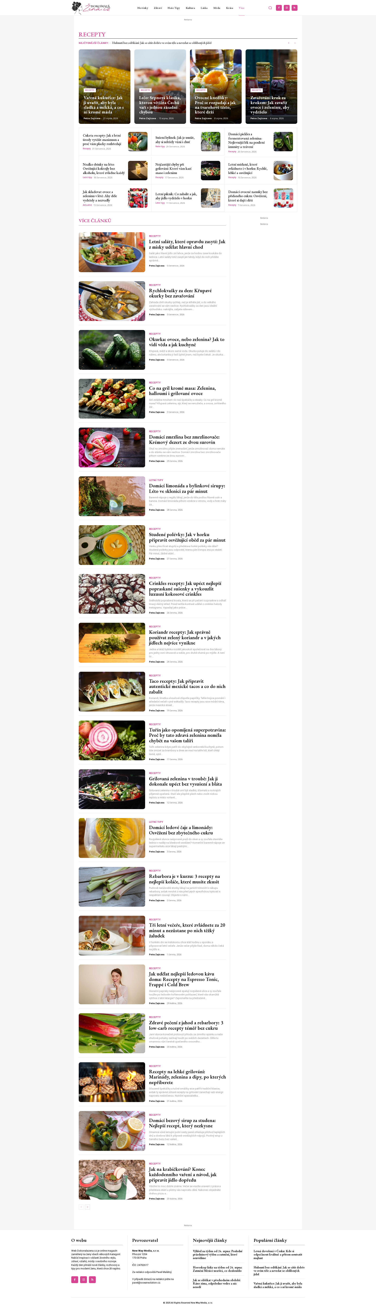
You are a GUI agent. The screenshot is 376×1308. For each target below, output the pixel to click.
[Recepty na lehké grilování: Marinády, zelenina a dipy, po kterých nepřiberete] (112, 1082)
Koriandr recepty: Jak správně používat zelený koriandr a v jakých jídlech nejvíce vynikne (185, 637)
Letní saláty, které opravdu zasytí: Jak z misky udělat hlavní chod (187, 244)
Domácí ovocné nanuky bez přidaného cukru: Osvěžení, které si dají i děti (248, 195)
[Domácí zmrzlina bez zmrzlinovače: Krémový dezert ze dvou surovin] (112, 447)
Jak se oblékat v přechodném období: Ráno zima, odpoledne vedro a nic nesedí (217, 1283)
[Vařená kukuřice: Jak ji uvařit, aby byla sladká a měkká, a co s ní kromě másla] (104, 86)
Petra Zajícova (92, 118)
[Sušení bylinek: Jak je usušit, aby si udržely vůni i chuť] (210, 141)
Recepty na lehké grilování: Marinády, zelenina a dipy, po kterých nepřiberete (187, 1076)
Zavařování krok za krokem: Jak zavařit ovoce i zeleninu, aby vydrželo (269, 105)
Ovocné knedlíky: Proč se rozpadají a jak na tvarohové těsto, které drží (215, 105)
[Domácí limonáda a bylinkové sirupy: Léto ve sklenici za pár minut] (112, 496)
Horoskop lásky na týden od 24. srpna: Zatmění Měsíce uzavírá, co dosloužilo (217, 1269)
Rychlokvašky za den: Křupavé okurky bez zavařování (180, 293)
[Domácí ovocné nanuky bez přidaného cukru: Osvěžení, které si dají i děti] (283, 198)
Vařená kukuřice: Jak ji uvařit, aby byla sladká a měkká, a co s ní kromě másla (158, 43)
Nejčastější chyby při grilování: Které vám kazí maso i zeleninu (173, 168)
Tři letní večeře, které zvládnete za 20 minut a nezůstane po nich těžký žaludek (187, 930)
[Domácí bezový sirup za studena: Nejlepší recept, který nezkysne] (112, 1131)
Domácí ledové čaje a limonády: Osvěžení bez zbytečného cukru (181, 830)
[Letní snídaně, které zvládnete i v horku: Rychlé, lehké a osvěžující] (283, 170)
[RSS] (294, 8)
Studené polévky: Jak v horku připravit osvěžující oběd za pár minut (187, 537)
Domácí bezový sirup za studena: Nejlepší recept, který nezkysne (182, 1123)
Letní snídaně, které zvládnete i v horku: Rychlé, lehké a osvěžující (248, 168)
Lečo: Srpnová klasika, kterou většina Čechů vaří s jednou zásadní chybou (160, 105)
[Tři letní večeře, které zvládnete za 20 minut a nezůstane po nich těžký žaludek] (112, 935)
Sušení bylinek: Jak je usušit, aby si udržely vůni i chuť (175, 139)
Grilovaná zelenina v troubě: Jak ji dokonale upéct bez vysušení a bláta (185, 781)
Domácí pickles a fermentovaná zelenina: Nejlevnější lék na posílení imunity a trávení (246, 140)
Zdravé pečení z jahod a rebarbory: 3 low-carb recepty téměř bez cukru (186, 1025)
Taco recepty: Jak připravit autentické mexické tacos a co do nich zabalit (187, 686)
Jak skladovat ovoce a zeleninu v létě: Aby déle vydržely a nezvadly (100, 195)
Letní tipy (87, 177)
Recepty (89, 90)
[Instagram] (287, 8)
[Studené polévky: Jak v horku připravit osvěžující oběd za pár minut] (112, 545)
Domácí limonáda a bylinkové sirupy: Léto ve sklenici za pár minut (187, 488)
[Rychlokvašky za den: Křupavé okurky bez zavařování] (112, 301)
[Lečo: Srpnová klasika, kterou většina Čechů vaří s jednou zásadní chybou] (160, 86)
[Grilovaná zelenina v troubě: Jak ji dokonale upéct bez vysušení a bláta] (112, 789)
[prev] (288, 43)
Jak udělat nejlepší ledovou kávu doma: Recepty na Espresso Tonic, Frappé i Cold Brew (184, 979)
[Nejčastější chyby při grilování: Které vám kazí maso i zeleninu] (210, 170)
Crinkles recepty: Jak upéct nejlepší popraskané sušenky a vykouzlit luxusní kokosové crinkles (185, 588)
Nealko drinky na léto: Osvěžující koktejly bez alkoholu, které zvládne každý (104, 168)
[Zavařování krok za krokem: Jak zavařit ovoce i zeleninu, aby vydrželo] (271, 86)
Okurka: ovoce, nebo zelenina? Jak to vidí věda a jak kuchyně (186, 342)
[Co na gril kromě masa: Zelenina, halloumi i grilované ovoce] (112, 399)
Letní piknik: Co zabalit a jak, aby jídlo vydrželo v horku (176, 196)
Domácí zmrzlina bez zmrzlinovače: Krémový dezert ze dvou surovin (184, 439)
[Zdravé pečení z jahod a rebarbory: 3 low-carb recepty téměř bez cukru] (112, 1033)
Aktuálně (87, 205)
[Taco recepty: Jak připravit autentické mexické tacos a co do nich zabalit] (112, 692)
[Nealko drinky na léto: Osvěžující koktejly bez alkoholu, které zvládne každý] (137, 170)
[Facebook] (279, 8)
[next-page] (87, 1207)
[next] (294, 43)
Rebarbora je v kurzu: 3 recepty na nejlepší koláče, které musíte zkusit (184, 879)
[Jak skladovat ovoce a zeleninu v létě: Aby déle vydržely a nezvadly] (137, 198)
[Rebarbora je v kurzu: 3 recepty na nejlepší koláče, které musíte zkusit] (112, 887)
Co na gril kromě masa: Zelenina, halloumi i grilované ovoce (182, 391)
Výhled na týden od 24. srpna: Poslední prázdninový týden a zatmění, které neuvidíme (217, 1254)
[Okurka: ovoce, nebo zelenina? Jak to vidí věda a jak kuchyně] (112, 350)
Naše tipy (160, 146)
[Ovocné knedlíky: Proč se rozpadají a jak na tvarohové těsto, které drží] (216, 86)
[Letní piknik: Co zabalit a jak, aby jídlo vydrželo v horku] (210, 198)
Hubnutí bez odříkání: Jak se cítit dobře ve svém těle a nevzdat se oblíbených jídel (279, 1270)
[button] (270, 8)
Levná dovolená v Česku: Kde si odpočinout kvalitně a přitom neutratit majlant (278, 1254)
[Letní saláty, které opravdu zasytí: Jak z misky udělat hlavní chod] (112, 252)
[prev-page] (81, 1207)
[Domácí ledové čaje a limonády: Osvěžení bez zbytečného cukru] (112, 838)
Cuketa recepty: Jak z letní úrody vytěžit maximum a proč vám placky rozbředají (102, 139)
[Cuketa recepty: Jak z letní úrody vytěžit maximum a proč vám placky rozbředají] (137, 141)
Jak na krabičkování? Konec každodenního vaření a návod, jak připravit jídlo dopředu (183, 1174)
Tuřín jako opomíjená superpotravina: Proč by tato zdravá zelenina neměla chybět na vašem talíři (187, 735)
